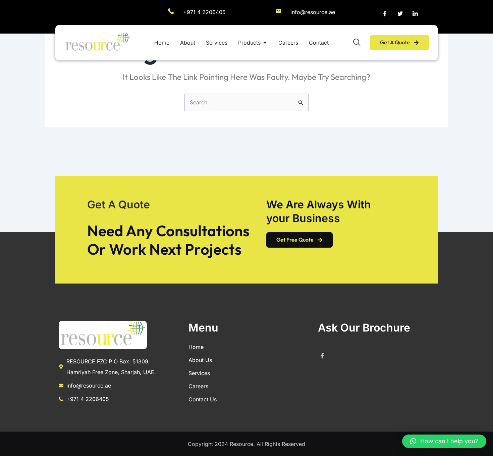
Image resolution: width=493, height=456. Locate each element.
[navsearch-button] (357, 42)
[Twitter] (400, 13)
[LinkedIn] (415, 13)
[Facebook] (385, 13)
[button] (444, 441)
